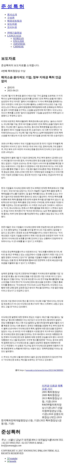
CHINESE (18, 46)
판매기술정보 (14, 32)
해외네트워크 (14, 21)
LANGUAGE (14, 35)
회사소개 (12, 14)
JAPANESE (19, 44)
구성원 (11, 17)
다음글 (53, 385)
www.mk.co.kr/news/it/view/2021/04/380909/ (44, 370)
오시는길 (12, 27)
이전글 (45, 385)
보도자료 (12, 24)
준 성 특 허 (12, 6)
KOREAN (18, 38)
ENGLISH (18, 41)
